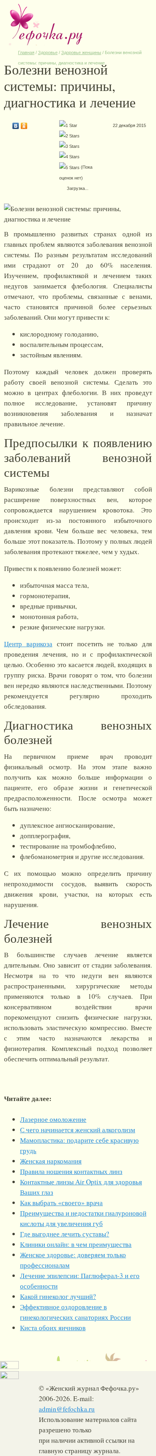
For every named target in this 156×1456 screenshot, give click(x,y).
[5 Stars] (69, 167)
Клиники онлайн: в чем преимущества (76, 1244)
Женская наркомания (51, 1161)
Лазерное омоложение (53, 1119)
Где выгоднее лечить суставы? (64, 1233)
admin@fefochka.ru (67, 1409)
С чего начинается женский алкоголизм (77, 1129)
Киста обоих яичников (53, 1327)
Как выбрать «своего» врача (61, 1202)
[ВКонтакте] (16, 124)
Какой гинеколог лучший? (58, 1296)
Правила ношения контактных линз (71, 1171)
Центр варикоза (28, 643)
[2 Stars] (69, 136)
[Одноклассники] (24, 124)
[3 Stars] (69, 146)
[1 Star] (68, 125)
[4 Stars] (69, 156)
